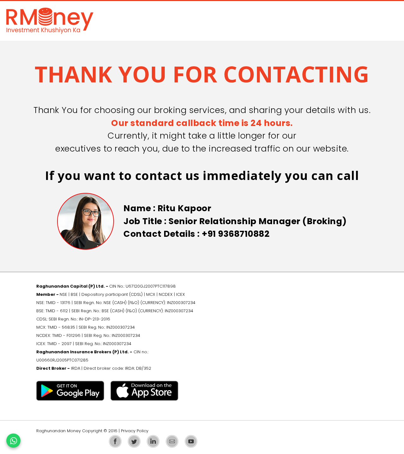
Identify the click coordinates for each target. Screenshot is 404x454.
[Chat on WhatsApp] (13, 440)
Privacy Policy (134, 431)
